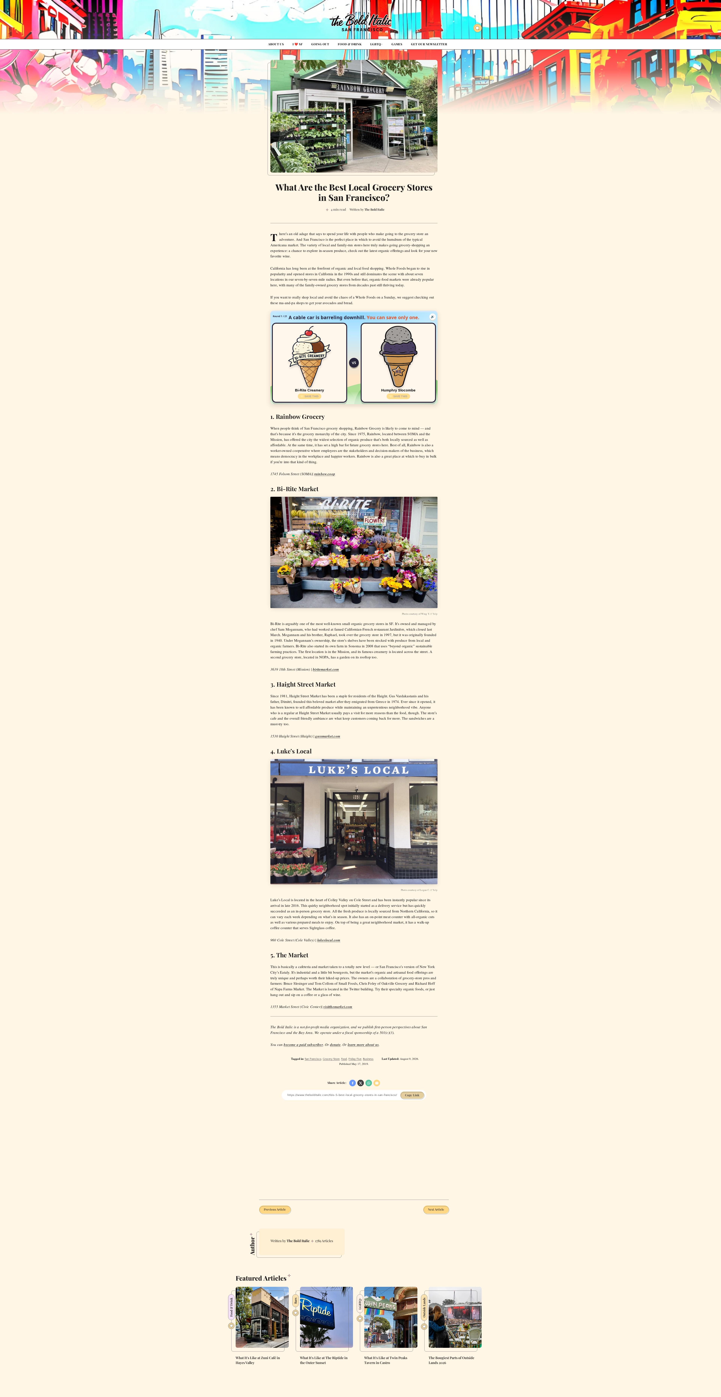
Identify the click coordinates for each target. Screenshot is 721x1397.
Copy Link (412, 1095)
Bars (295, 1301)
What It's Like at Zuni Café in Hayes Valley (258, 1360)
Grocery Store (331, 1059)
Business (368, 1059)
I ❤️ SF (298, 44)
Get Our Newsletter (429, 44)
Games (397, 44)
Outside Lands (424, 1307)
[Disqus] (353, 1147)
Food (344, 1059)
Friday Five (354, 1059)
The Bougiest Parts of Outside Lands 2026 (451, 1360)
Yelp (435, 613)
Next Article (436, 1209)
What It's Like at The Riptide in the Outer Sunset (324, 1360)
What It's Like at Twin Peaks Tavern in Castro (385, 1360)
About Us (276, 44)
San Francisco (313, 1059)
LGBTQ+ (376, 44)
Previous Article (275, 1209)
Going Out (320, 44)
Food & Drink (350, 44)
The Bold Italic (298, 1241)
